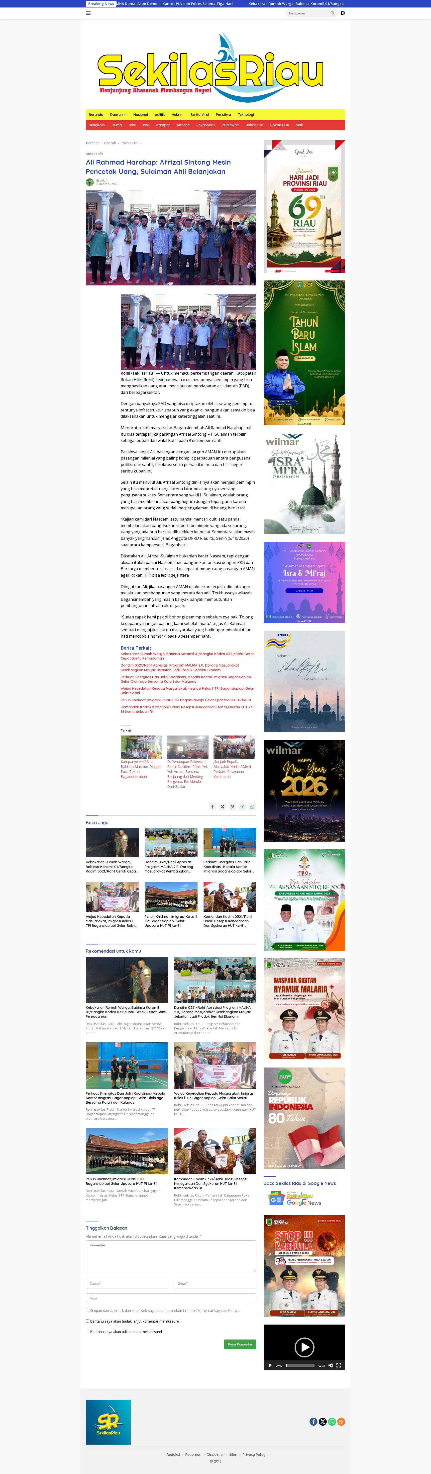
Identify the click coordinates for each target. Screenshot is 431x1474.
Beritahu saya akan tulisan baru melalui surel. (126, 1331)
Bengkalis (97, 125)
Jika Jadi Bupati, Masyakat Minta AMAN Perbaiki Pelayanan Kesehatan (232, 769)
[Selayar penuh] (338, 1365)
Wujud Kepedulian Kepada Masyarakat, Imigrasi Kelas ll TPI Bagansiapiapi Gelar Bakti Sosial (187, 690)
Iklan (233, 1454)
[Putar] (270, 1365)
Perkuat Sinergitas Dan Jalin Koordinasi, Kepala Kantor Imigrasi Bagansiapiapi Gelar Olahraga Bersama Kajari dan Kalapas (186, 679)
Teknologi (246, 114)
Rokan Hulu (279, 125)
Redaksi (101, 180)
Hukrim (178, 114)
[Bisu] (330, 1365)
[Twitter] (323, 1422)
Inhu (132, 125)
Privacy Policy (254, 1454)
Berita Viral (200, 114)
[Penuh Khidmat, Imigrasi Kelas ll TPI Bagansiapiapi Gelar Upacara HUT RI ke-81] (171, 897)
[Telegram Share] (242, 806)
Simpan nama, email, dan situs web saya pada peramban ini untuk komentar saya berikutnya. (165, 1310)
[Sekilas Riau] (210, 66)
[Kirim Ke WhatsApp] (252, 806)
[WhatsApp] (332, 1422)
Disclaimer (215, 1454)
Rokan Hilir (254, 125)
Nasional (140, 114)
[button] (333, 13)
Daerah (116, 114)
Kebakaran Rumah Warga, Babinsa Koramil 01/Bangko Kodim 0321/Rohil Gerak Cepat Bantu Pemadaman (231, 3)
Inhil (146, 125)
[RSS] (341, 1422)
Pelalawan (230, 125)
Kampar (163, 125)
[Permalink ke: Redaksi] (90, 182)
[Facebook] (314, 1422)
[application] (304, 1347)
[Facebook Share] (212, 806)
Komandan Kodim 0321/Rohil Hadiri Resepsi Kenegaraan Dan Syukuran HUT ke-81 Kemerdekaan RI (187, 709)
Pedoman (193, 1454)
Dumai (117, 125)
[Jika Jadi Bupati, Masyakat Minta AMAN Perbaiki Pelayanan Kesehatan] (234, 747)
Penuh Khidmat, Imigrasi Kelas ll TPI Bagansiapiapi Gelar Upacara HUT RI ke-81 (186, 700)
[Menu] (89, 13)
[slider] (300, 1365)
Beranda (96, 114)
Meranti (183, 125)
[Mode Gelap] (342, 13)
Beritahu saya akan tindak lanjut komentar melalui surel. (135, 1321)
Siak (299, 125)
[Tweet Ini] (222, 806)
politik (160, 114)
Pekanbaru (206, 125)
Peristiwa (223, 114)
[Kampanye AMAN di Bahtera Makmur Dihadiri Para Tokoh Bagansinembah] (141, 747)
